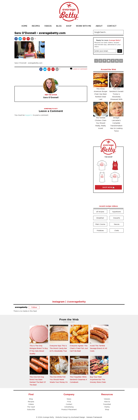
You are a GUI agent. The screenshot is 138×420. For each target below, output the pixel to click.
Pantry (107, 407)
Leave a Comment (79, 69)
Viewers (107, 399)
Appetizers (116, 212)
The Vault (31, 407)
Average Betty (69, 12)
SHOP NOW (107, 187)
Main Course (100, 224)
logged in (29, 115)
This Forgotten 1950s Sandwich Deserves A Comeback (78, 379)
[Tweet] (20, 39)
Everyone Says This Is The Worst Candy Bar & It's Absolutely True (58, 348)
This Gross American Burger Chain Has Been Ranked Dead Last (100, 94)
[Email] (32, 39)
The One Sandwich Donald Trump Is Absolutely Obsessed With (116, 94)
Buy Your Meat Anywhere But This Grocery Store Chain (98, 379)
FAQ (69, 401)
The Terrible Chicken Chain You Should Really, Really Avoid (100, 123)
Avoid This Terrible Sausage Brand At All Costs (98, 348)
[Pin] (28, 39)
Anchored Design (78, 417)
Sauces (116, 224)
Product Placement (69, 409)
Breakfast (100, 218)
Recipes (31, 401)
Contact (69, 404)
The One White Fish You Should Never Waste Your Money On (59, 379)
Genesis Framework (94, 417)
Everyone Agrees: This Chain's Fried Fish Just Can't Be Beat (79, 348)
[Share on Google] (24, 39)
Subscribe (31, 409)
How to (107, 401)
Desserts (116, 218)
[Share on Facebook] (16, 39)
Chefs (116, 230)
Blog (31, 399)
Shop (107, 409)
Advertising (69, 407)
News (69, 399)
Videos (31, 404)
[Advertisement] (108, 265)
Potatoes (100, 230)
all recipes (100, 212)
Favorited (107, 404)
